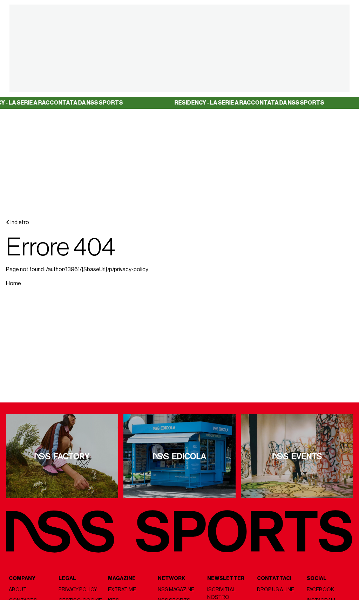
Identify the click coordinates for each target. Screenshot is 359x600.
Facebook (320, 589)
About (18, 589)
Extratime (122, 589)
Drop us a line (275, 589)
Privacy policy (78, 589)
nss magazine (176, 589)
